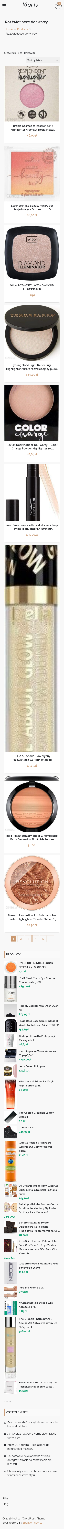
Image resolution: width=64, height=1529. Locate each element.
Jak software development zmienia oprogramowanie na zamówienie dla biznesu (29, 1459)
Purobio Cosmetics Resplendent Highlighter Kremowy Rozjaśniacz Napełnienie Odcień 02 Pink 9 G (32, 129)
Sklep (5, 1498)
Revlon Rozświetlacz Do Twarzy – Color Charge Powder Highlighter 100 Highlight (32, 448)
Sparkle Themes (32, 1522)
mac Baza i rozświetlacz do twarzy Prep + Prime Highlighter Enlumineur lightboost (32, 529)
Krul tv (30, 4)
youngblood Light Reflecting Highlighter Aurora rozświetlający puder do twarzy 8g (32, 369)
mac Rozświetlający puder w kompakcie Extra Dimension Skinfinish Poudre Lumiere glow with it (32, 839)
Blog (5, 1504)
